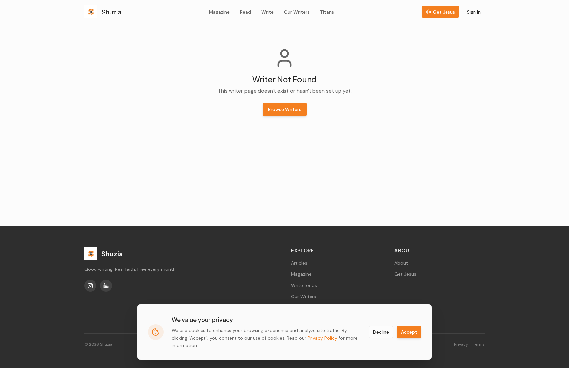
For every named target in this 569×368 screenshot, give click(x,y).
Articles (299, 263)
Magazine (219, 12)
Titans (327, 12)
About (401, 263)
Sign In (474, 12)
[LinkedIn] (106, 286)
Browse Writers (284, 109)
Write (267, 12)
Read (245, 12)
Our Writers (297, 12)
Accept (409, 332)
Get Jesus (444, 12)
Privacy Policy (322, 338)
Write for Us (304, 285)
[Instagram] (90, 286)
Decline (381, 332)
